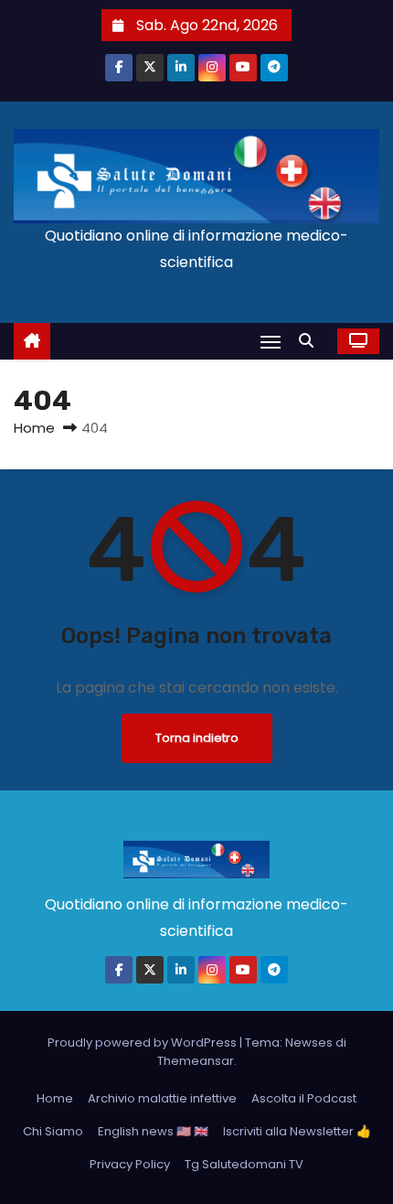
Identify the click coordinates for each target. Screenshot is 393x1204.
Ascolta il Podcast (303, 1098)
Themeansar (195, 1061)
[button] (311, 340)
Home (34, 427)
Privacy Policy (130, 1164)
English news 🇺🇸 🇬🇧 (153, 1131)
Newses (309, 1042)
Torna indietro (197, 738)
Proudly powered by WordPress (143, 1042)
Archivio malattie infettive (162, 1098)
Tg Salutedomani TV (244, 1164)
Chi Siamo (53, 1131)
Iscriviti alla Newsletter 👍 (297, 1131)
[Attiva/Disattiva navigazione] (270, 341)
